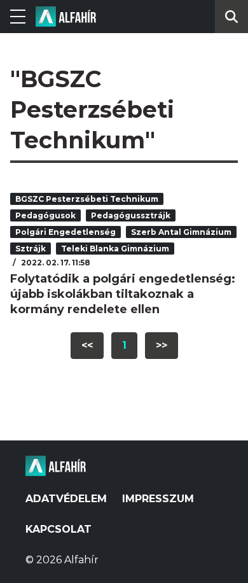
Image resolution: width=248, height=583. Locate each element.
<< (87, 345)
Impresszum (158, 499)
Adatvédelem (66, 499)
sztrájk (30, 248)
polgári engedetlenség (65, 232)
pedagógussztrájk (130, 215)
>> (161, 345)
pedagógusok (45, 215)
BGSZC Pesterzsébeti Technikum (86, 199)
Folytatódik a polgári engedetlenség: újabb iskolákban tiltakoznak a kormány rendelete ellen (122, 294)
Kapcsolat (58, 529)
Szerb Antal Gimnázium (181, 232)
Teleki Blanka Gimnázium (115, 248)
